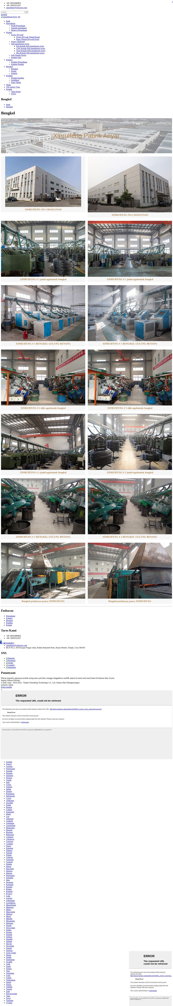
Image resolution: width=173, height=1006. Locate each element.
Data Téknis (16, 82)
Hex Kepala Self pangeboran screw (30, 53)
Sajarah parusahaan (19, 28)
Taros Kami (16, 92)
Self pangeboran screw (20, 44)
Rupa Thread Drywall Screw (27, 39)
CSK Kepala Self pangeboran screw (30, 48)
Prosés (13, 71)
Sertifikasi (15, 80)
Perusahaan (10, 23)
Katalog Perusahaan (19, 62)
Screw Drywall (17, 35)
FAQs (13, 94)
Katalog (9, 60)
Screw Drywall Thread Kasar (28, 37)
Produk (9, 32)
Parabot (14, 73)
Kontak (9, 89)
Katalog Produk (17, 64)
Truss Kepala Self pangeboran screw (30, 51)
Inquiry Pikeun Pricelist (10, 680)
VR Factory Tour (13, 87)
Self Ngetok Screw (18, 55)
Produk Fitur (16, 57)
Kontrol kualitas (17, 78)
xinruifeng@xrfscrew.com (16, 645)
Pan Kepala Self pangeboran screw (30, 46)
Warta (8, 85)
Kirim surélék (6, 687)
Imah (8, 21)
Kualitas (9, 76)
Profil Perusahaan (18, 26)
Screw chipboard (18, 42)
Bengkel (9, 67)
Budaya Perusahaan (19, 30)
